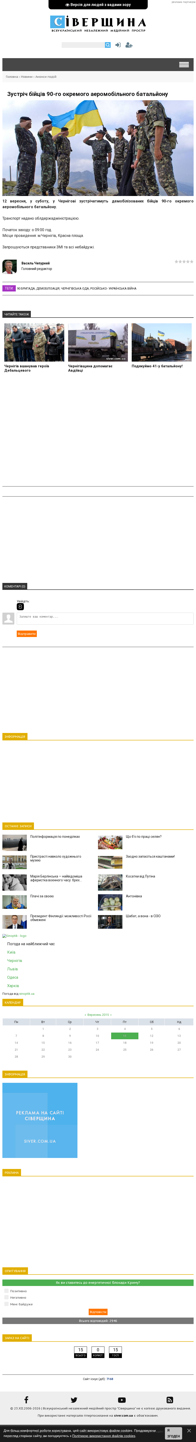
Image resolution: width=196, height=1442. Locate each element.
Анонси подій (45, 77)
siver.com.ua (123, 1416)
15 (43, 1043)
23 (69, 1049)
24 (97, 1049)
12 (151, 1036)
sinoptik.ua (26, 993)
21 (16, 1049)
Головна (12, 77)
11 (124, 1036)
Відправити (27, 634)
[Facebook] (26, 1401)
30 (69, 1056)
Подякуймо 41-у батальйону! (157, 366)
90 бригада (26, 288)
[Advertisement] (98, 432)
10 (97, 1036)
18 (124, 1043)
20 (179, 1043)
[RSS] (170, 1401)
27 (179, 1049)
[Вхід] (20, 606)
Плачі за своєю (42, 896)
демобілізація (48, 288)
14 (16, 1043)
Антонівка (134, 896)
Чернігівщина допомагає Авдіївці (90, 368)
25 (124, 1049)
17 (97, 1043)
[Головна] (98, 29)
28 (16, 1056)
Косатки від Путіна (140, 876)
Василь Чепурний (36, 263)
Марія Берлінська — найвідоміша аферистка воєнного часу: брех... (56, 878)
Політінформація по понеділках (55, 836)
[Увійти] (117, 46)
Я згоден (173, 1433)
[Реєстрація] (129, 46)
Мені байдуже (21, 1304)
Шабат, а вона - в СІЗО (143, 916)
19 (151, 1043)
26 (151, 1049)
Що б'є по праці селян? (144, 836)
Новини (27, 77)
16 (69, 1043)
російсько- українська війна (113, 288)
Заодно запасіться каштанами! (150, 856)
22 (43, 1049)
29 (43, 1056)
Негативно (18, 1298)
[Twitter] (74, 1401)
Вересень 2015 (98, 1015)
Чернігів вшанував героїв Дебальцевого (26, 368)
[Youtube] (122, 1401)
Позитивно (18, 1291)
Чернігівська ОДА (75, 288)
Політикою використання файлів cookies (103, 1436)
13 (179, 1036)
